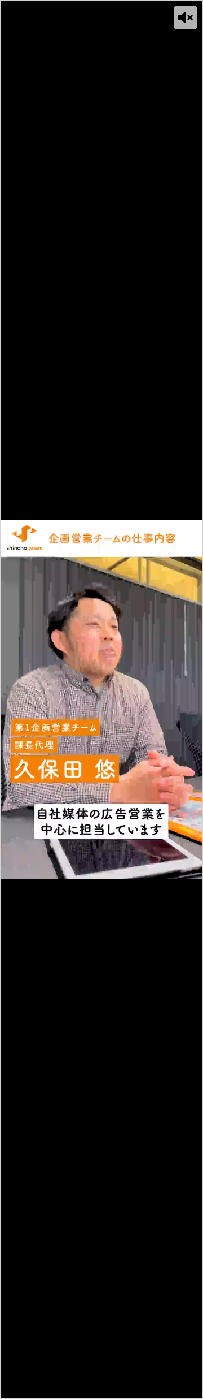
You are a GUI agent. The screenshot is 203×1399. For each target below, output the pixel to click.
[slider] (87, 1390)
